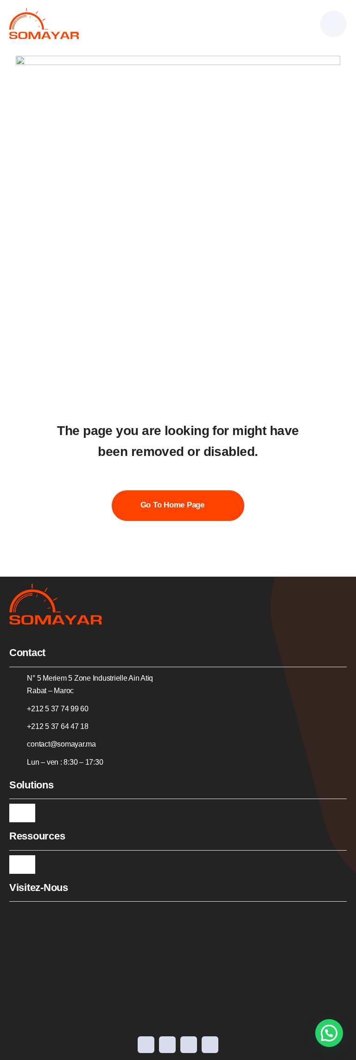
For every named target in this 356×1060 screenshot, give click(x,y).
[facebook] (146, 1044)
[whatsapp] (210, 1044)
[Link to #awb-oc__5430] (333, 24)
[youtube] (167, 1044)
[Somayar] (44, 11)
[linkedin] (188, 1044)
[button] (329, 1033)
